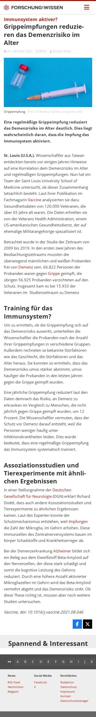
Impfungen (78, 521)
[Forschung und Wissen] (33, 8)
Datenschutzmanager (74, 701)
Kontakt (65, 696)
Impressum (67, 691)
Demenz (25, 267)
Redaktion (67, 682)
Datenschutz (68, 687)
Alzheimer (62, 551)
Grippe (54, 273)
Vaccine (34, 200)
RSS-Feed (14, 682)
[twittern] (87, 624)
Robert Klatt (62, 51)
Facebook (40, 682)
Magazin (13, 691)
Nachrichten (16, 687)
